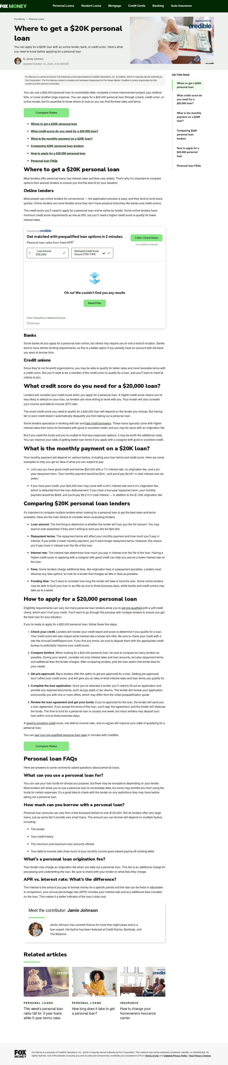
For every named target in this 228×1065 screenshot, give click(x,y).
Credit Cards (136, 6)
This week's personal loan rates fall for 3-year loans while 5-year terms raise (43, 1013)
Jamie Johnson (34, 59)
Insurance (129, 1003)
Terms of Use (152, 1055)
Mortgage (114, 6)
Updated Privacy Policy (175, 1055)
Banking (158, 6)
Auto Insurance (181, 6)
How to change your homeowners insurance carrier (138, 1013)
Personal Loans (63, 6)
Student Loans (91, 6)
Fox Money (19, 18)
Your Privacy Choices (200, 1055)
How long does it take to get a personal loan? (93, 1010)
